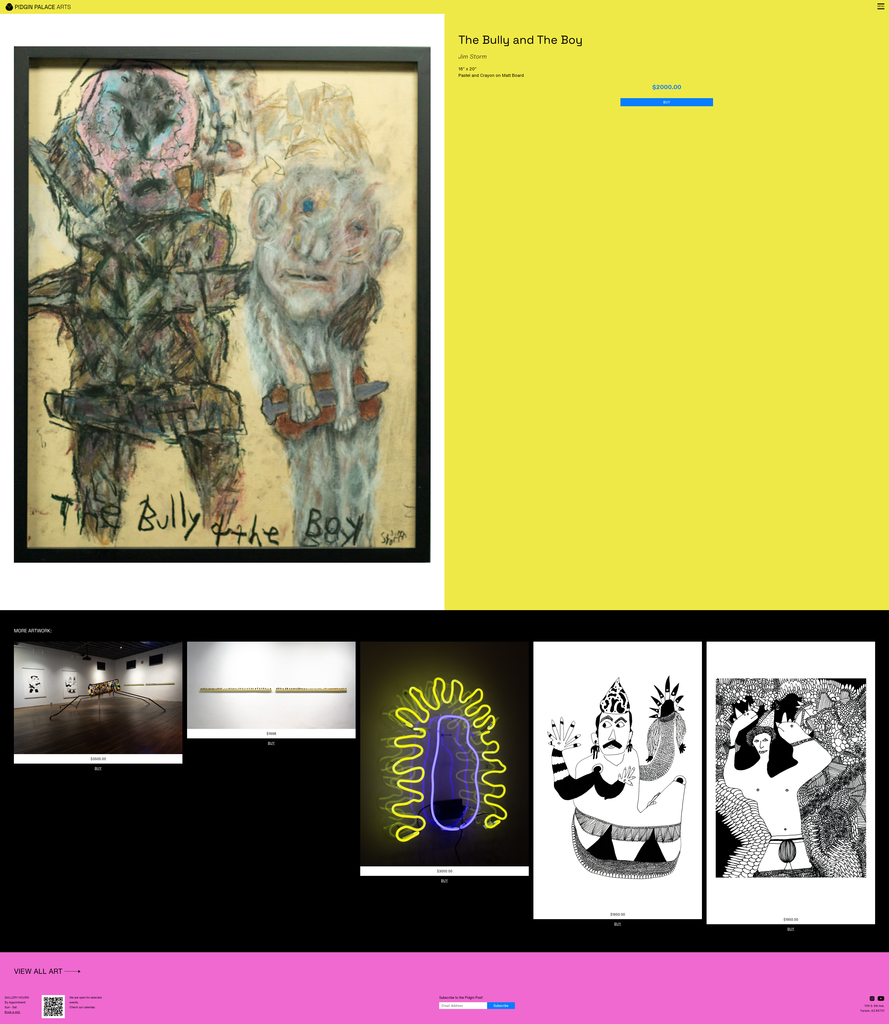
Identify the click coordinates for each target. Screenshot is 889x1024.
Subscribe (500, 1005)
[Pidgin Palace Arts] (39, 7)
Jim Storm (472, 56)
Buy (666, 102)
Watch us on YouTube (880, 998)
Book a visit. (12, 1012)
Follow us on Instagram (872, 998)
